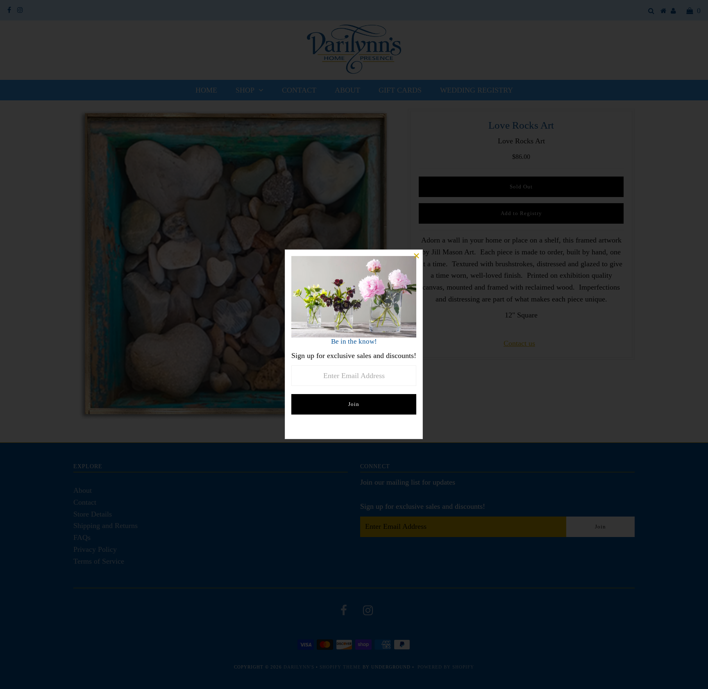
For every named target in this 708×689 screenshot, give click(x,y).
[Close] (416, 256)
